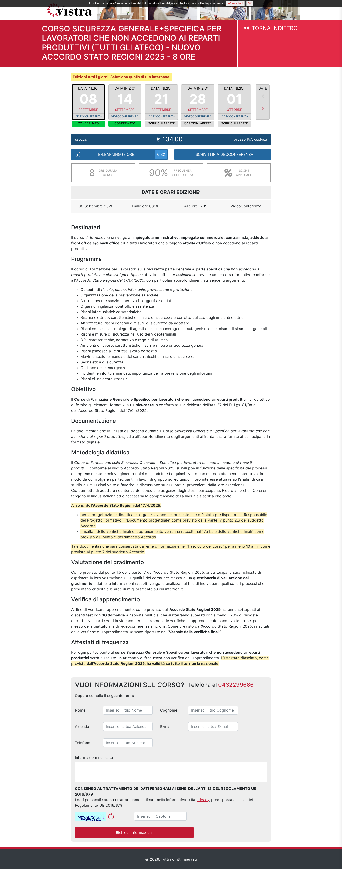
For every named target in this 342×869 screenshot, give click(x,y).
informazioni (235, 3)
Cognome (168, 710)
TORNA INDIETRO (273, 28)
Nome (80, 710)
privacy (202, 799)
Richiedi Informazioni (134, 832)
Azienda (82, 726)
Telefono (82, 742)
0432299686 (236, 684)
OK (250, 3)
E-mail (165, 726)
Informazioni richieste (94, 757)
